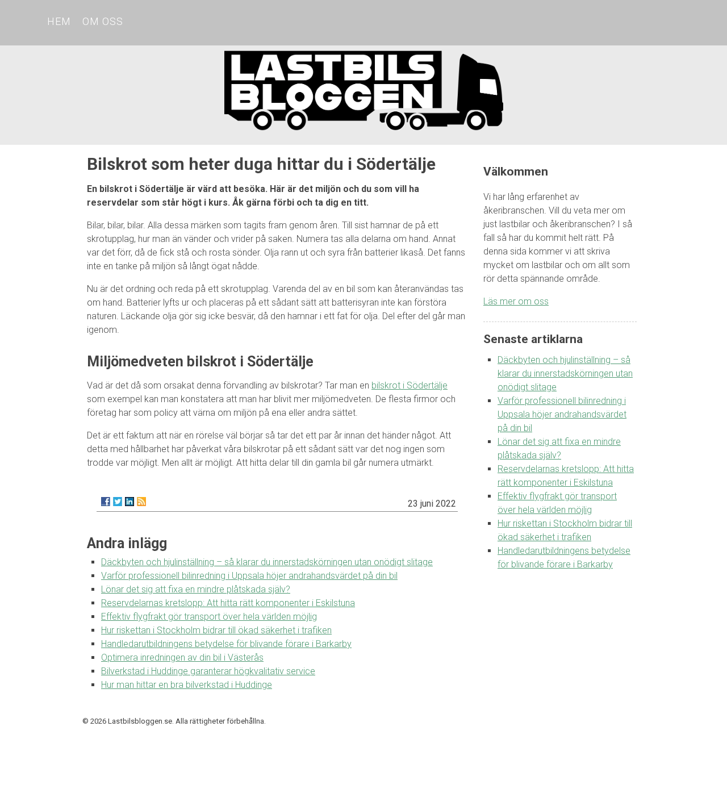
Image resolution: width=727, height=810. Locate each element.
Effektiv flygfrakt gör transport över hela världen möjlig (209, 616)
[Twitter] (117, 501)
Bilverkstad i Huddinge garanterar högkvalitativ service (208, 671)
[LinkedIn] (129, 501)
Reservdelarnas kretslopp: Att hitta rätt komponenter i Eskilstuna (228, 603)
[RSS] (141, 501)
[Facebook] (105, 501)
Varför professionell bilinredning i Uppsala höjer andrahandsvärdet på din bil (249, 575)
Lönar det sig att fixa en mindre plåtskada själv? (195, 589)
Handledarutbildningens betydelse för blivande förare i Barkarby (226, 643)
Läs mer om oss (516, 301)
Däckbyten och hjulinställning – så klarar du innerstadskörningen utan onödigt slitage (267, 562)
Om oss (102, 21)
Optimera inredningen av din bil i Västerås (182, 657)
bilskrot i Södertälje (409, 385)
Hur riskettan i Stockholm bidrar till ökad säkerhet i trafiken (216, 630)
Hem (59, 21)
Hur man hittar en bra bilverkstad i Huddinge (186, 684)
